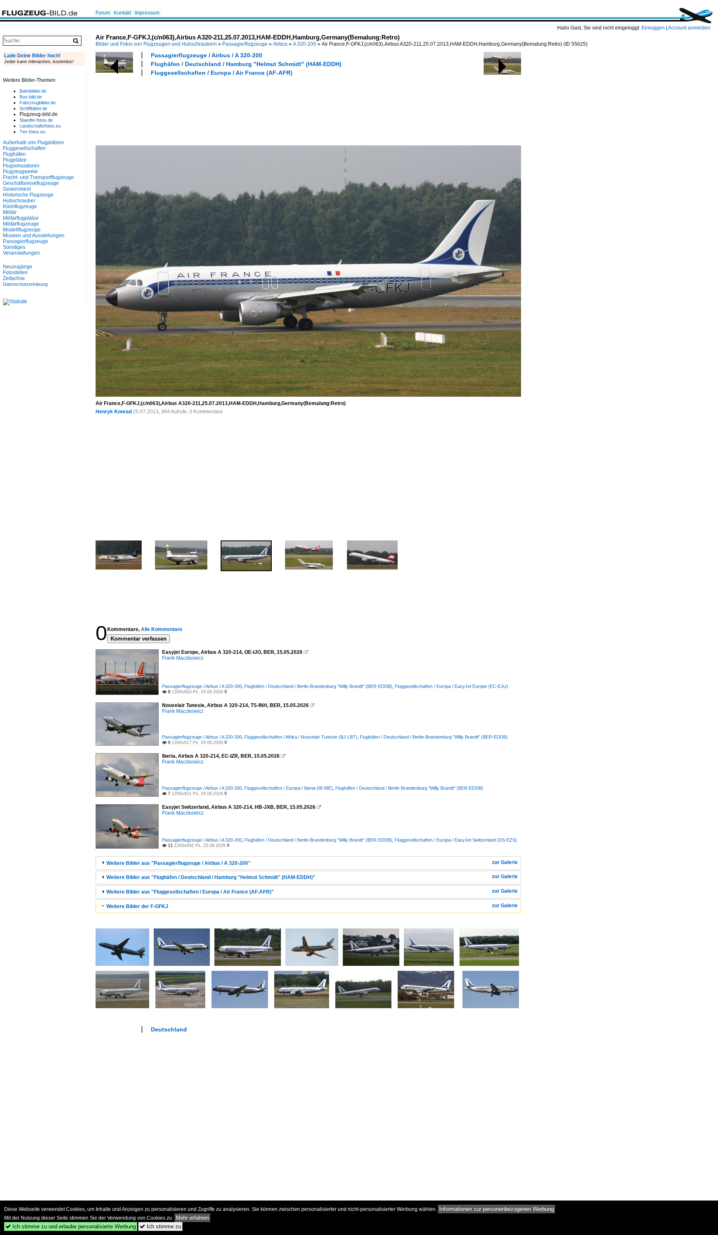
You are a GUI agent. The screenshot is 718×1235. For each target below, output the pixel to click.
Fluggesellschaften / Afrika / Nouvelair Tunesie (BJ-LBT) (300, 736)
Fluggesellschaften (24, 148)
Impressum (147, 13)
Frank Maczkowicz (183, 658)
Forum (103, 13)
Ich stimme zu (160, 1226)
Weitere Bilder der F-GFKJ (137, 906)
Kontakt (122, 13)
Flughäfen (14, 154)
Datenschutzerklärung (25, 284)
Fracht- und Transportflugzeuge (38, 177)
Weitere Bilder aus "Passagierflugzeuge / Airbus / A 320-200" (178, 863)
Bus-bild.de (31, 96)
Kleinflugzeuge (20, 206)
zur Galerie (505, 862)
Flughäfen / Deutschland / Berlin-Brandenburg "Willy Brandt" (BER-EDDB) (318, 686)
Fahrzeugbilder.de (38, 102)
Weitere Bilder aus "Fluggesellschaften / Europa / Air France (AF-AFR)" (190, 892)
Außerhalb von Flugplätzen (33, 142)
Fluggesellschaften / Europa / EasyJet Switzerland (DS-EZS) (456, 839)
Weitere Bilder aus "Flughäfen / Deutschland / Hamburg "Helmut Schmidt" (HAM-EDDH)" (210, 877)
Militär (10, 212)
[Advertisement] (247, 109)
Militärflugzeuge (21, 224)
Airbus (280, 44)
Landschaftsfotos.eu (40, 125)
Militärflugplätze (21, 218)
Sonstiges (14, 247)
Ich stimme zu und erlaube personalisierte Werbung (70, 1226)
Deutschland (169, 1029)
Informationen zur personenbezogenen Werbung (496, 1209)
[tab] (308, 863)
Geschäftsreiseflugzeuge (31, 183)
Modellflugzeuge (22, 230)
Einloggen (653, 28)
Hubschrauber (19, 201)
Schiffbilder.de (33, 108)
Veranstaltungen (21, 253)
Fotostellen (15, 272)
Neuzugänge (17, 267)
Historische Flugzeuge (28, 195)
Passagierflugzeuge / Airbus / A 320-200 (206, 55)
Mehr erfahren (192, 1218)
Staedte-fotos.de (36, 120)
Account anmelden (689, 28)
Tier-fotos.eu (32, 131)
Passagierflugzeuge (245, 44)
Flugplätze (15, 160)
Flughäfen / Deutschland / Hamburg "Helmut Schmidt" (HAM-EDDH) (246, 64)
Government (17, 189)
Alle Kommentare (161, 629)
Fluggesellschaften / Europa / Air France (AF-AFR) (222, 72)
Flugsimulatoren (21, 166)
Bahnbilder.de (33, 90)
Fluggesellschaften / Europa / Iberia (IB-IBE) (288, 788)
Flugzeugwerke (20, 171)
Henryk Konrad (114, 412)
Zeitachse (14, 278)
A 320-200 (304, 44)
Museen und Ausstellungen (33, 235)
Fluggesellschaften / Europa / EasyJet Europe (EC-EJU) (451, 686)
